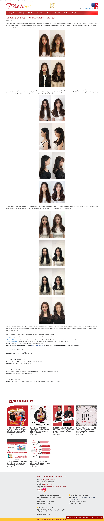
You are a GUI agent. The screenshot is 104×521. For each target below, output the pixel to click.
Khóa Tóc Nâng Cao (12, 341)
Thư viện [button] (57, 13)
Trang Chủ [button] (12, 13)
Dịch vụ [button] (49, 13)
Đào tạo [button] (30, 13)
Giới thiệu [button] (22, 13)
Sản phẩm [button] (40, 13)
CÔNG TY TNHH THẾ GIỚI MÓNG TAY (51, 477)
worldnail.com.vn (61, 486)
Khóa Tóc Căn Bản (12, 339)
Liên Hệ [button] (74, 13)
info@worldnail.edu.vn (49, 480)
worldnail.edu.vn (49, 486)
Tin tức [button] (66, 13)
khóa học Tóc (12, 338)
